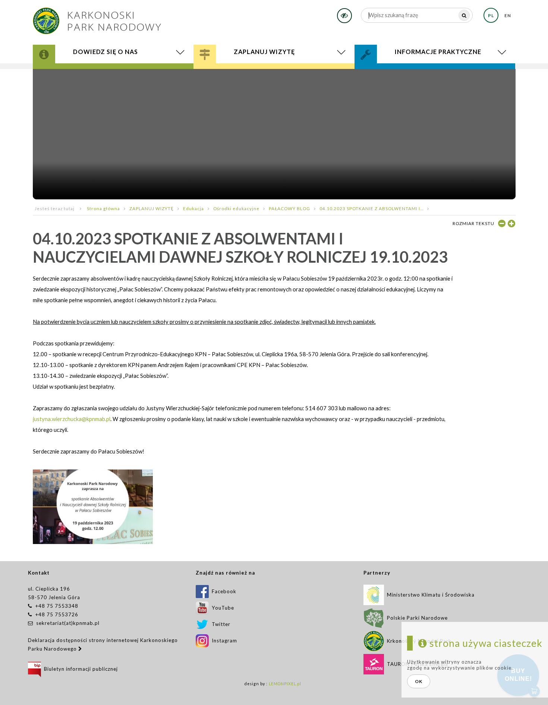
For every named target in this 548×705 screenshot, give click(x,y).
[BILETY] (274, 76)
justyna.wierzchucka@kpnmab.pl (71, 419)
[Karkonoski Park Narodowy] (97, 18)
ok (418, 681)
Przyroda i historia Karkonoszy (99, 69)
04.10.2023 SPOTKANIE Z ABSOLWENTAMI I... (371, 208)
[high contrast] (344, 15)
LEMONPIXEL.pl (285, 684)
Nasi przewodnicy (239, 73)
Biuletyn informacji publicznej (79, 669)
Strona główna (103, 208)
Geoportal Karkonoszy (87, 73)
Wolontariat (391, 72)
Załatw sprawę (390, 69)
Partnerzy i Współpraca (410, 73)
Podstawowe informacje (247, 69)
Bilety (274, 76)
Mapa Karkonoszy (77, 72)
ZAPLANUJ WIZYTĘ (151, 208)
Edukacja (224, 72)
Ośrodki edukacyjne (236, 208)
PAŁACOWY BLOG (289, 208)
